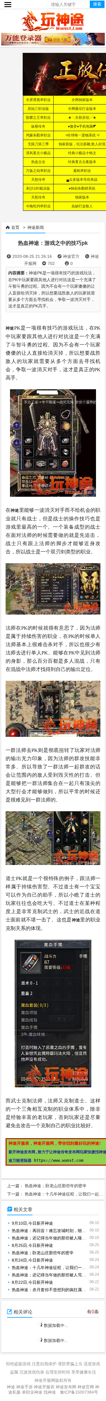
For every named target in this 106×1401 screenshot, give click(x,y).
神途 (11, 1386)
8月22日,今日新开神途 (32, 1282)
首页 (15, 227)
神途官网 (85, 1386)
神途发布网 (66, 1386)
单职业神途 (32, 1392)
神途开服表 (44, 1386)
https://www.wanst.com (58, 1160)
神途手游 (24, 1386)
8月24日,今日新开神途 (32, 1260)
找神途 (50, 1392)
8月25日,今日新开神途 (32, 1245)
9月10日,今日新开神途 (32, 1223)
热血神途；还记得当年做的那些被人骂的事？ (53, 1275)
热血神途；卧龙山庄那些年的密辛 (56, 1185)
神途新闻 (35, 227)
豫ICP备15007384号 (79, 1392)
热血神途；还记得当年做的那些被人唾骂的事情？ (57, 1238)
